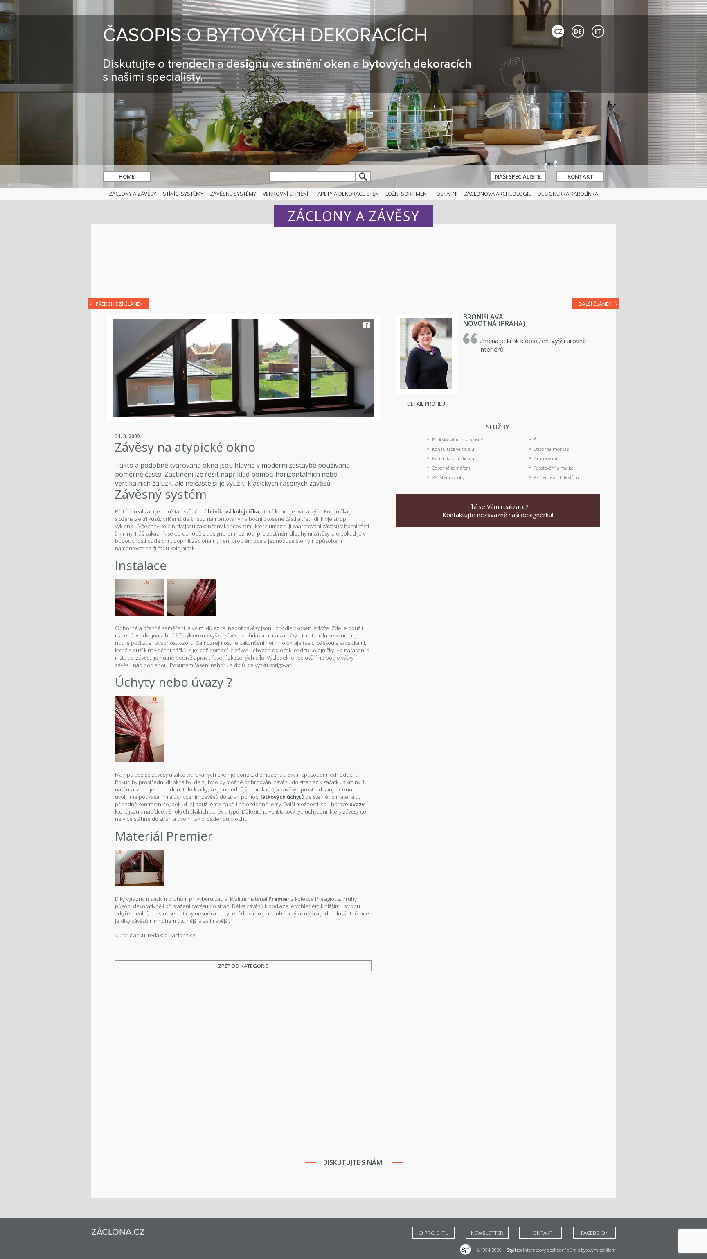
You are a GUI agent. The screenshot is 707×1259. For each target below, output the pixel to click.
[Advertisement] (353, 267)
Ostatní (446, 193)
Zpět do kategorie (243, 966)
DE (578, 31)
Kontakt (580, 176)
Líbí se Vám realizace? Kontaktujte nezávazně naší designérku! (497, 510)
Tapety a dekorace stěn (347, 193)
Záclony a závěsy (132, 193)
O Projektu (434, 1232)
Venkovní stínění (285, 193)
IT (598, 31)
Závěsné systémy (233, 193)
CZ (558, 31)
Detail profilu (426, 403)
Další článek (595, 304)
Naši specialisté (518, 176)
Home (127, 176)
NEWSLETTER (487, 1232)
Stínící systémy (183, 193)
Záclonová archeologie (497, 193)
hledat (363, 176)
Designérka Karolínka (568, 193)
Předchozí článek (119, 304)
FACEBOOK (594, 1232)
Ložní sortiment (407, 193)
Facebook (366, 325)
